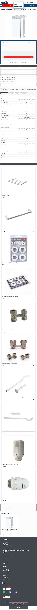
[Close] (26, 297)
